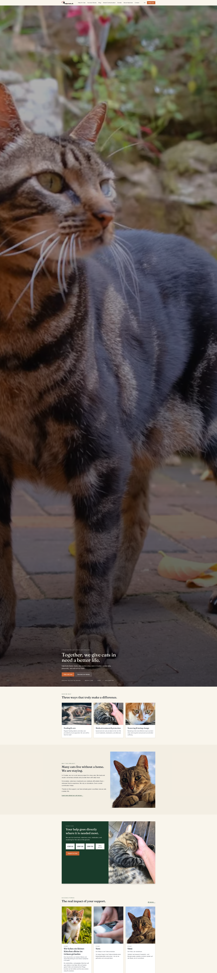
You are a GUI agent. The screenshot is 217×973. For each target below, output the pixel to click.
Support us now (72, 853)
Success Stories (91, 2)
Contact (137, 2)
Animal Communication (109, 2)
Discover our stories (83, 674)
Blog (99, 2)
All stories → (151, 902)
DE (145, 2)
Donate (119, 2)
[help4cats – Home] (67, 2)
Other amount (100, 846)
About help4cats (128, 2)
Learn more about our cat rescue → (72, 795)
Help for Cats (81, 2)
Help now (151, 2)
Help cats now (68, 674)
